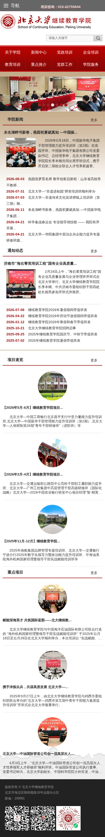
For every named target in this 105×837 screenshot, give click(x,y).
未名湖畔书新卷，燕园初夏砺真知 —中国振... (40, 132)
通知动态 (15, 250)
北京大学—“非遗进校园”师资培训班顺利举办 (61, 191)
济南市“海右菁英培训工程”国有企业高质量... (40, 263)
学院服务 (91, 64)
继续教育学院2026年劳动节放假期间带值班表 (62, 316)
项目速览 (15, 360)
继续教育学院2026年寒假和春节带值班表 (59, 322)
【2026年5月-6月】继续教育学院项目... (33, 407)
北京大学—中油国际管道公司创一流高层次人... (38, 754)
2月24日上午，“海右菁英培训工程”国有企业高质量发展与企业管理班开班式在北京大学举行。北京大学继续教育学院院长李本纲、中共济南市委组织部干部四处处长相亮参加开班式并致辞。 (69, 282)
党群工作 (65, 64)
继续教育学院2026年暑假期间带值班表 (57, 310)
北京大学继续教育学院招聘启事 (52, 328)
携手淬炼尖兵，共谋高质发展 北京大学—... (35, 687)
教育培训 (13, 64)
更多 (94, 120)
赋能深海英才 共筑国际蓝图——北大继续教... (37, 620)
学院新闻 (15, 119)
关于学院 (13, 52)
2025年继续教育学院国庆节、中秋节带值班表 (62, 334)
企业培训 (91, 52)
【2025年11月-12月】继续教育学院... (31, 541)
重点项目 (15, 572)
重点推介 (39, 64)
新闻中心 (39, 52)
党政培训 (65, 52)
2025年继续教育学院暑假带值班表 (54, 340)
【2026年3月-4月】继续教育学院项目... (33, 474)
